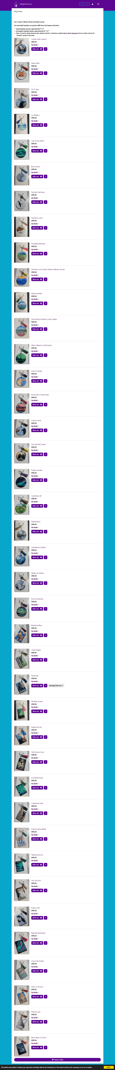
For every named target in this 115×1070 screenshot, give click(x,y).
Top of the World (37, 141)
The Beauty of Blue (38, 547)
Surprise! (34, 676)
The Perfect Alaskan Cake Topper (44, 319)
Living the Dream (37, 961)
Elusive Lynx (35, 1012)
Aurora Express (37, 599)
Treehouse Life (37, 803)
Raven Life (35, 908)
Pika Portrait (36, 880)
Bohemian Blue (36, 625)
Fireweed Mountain (38, 244)
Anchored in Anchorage (40, 395)
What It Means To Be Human (41, 345)
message (74, 33)
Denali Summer (36, 293)
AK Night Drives (37, 701)
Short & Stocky (37, 987)
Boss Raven (35, 166)
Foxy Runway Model (38, 829)
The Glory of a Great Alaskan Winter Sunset (48, 269)
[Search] (98, 4)
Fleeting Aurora (37, 855)
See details (34, 45)
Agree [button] (108, 1067)
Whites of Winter (37, 573)
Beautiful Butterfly (38, 933)
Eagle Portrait (36, 727)
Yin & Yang (35, 89)
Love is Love (36, 420)
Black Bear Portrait (38, 1037)
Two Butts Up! (36, 496)
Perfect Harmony (38, 192)
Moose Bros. (35, 521)
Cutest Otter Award (38, 39)
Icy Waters (35, 115)
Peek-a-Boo (35, 63)
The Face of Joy (37, 752)
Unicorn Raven (36, 371)
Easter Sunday (36, 470)
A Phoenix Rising (37, 778)
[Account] (92, 4)
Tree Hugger (36, 650)
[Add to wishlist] (45, 49)
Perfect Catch (37, 218)
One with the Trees (38, 444)
